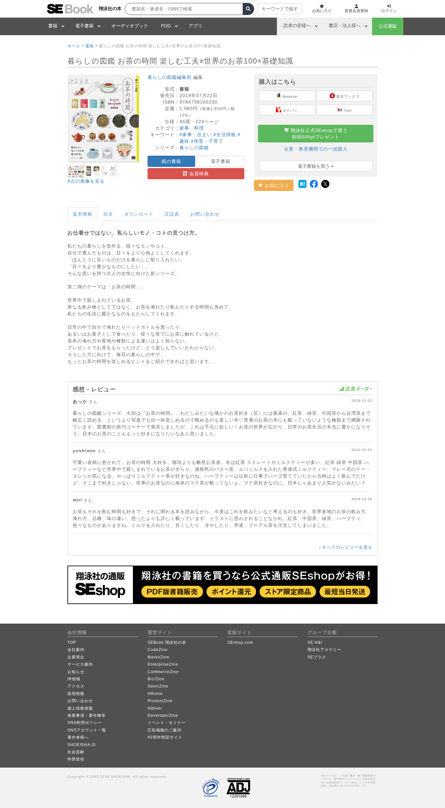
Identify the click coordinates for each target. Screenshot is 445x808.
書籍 (52, 25)
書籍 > (91, 46)
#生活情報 (224, 134)
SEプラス (317, 657)
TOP (71, 642)
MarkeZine (158, 657)
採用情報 (75, 693)
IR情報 (73, 679)
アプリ (195, 25)
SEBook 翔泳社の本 (167, 642)
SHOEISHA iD (81, 745)
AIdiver (155, 708)
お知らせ (75, 672)
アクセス (75, 686)
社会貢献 (75, 752)
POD (166, 25)
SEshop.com (240, 642)
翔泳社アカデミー (324, 649)
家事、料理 (191, 128)
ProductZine (160, 701)
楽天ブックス (347, 96)
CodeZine (158, 649)
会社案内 (75, 649)
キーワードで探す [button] (280, 8)
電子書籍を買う (314, 166)
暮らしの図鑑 (194, 147)
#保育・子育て (207, 141)
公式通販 (388, 26)
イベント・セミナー (167, 722)
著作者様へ (78, 737)
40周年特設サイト (165, 737)
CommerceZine (163, 672)
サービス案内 (80, 664)
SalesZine (158, 686)
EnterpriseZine (163, 664)
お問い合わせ (205, 214)
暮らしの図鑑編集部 (170, 77)
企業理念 (75, 657)
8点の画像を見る (86, 181)
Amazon (289, 96)
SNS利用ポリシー (84, 722)
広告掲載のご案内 (164, 730)
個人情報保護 (80, 708)
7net (347, 110)
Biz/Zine (156, 679)
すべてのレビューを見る (347, 547)
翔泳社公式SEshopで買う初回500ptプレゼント (318, 133)
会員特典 (198, 173)
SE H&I (315, 642)
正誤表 (172, 214)
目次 (108, 214)
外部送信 (75, 759)
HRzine (155, 693)
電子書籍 (84, 25)
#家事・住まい (195, 134)
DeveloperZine (163, 715)
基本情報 (82, 214)
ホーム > (75, 46)
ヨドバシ (289, 110)
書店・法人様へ (345, 25)
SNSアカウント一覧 (86, 730)
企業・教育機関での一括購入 (316, 149)
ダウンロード (138, 214)
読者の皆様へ (297, 25)
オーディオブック (129, 25)
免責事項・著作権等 (86, 715)
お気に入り (276, 185)
